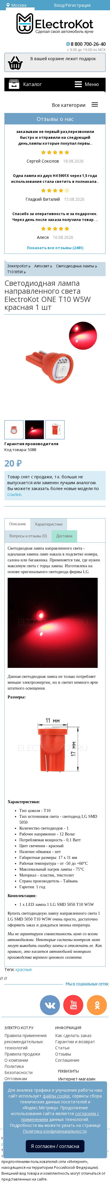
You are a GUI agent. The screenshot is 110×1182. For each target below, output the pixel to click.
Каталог (32, 84)
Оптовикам (15, 1078)
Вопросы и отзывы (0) (28, 536)
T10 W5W (15, 271)
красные (24, 969)
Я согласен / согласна (55, 1146)
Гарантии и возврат (75, 1041)
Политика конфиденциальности (55, 1131)
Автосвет (41, 266)
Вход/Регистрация (72, 5)
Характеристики (48, 524)
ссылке (14, 494)
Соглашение (67, 1060)
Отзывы (63, 1054)
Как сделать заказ (73, 1035)
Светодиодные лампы (75, 266)
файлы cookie (56, 1096)
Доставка (64, 536)
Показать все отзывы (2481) (55, 247)
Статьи (62, 1048)
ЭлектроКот (17, 266)
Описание (17, 524)
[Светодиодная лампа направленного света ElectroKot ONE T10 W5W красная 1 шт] (52, 366)
